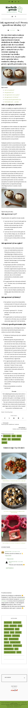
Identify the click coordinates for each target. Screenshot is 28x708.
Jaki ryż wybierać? (9, 90)
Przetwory (8, 635)
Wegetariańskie (16, 439)
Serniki (6, 642)
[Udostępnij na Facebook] (5, 418)
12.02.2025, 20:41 (16, 551)
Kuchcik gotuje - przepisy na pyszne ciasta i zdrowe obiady (16, 705)
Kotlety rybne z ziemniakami (20, 429)
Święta (19, 652)
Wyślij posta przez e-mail (7, 433)
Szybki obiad (8, 645)
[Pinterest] (11, 1)
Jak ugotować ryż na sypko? (12, 94)
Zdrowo (4, 442)
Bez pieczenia (17, 622)
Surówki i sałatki (15, 642)
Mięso (17, 629)
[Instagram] (14, 1)
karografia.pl (17, 706)
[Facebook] (8, 1)
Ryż (9, 439)
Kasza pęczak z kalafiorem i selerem (10, 424)
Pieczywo (18, 632)
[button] (6, 15)
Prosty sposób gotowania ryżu (12, 99)
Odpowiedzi (10, 559)
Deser (19, 625)
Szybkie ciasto (17, 645)
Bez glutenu (8, 622)
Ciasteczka (13, 625)
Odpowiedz (8, 555)
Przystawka (16, 635)
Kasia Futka (8, 551)
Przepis (4, 439)
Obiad (12, 632)
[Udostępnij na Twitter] (9, 418)
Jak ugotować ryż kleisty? (11, 97)
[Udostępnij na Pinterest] (14, 418)
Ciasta (6, 625)
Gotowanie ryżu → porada (11, 101)
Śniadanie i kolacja (10, 652)
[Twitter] (17, 1)
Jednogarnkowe (9, 629)
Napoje (6, 632)
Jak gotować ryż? (9, 92)
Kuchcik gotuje (8, 412)
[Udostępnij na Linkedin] (19, 418)
